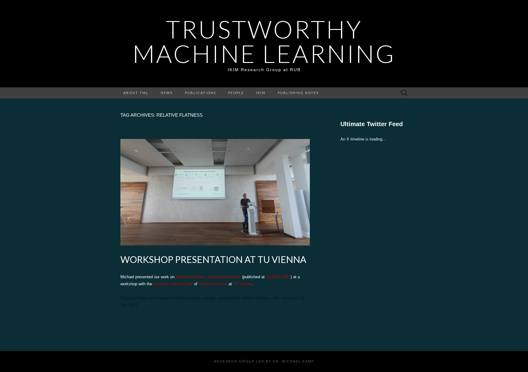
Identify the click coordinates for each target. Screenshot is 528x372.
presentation (229, 298)
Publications (200, 93)
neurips (209, 298)
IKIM (261, 93)
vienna (287, 298)
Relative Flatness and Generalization (208, 277)
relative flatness (256, 298)
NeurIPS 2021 (278, 277)
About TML (135, 93)
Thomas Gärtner (213, 284)
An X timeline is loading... (363, 139)
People (236, 93)
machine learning (185, 298)
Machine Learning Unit (173, 284)
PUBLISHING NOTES (298, 93)
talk (276, 298)
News (167, 93)
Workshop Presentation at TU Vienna (213, 259)
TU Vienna (242, 284)
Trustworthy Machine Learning (264, 41)
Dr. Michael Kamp (293, 361)
